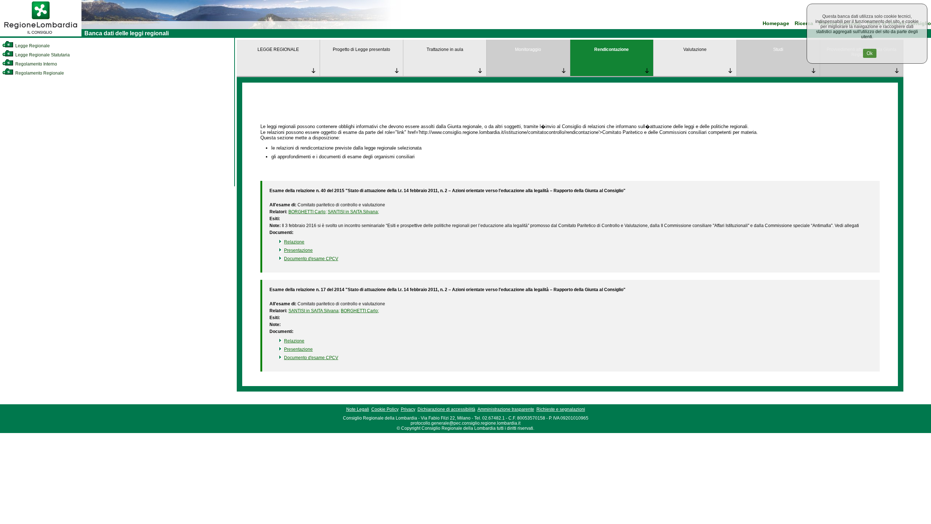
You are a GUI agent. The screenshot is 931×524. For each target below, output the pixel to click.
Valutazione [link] (695, 49)
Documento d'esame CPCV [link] (311, 258)
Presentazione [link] (298, 250)
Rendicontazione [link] (611, 49)
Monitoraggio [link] (528, 49)
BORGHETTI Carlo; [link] (307, 211)
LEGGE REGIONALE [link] (278, 49)
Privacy (408, 409)
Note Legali (357, 409)
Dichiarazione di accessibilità (446, 409)
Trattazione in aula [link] (445, 49)
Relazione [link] (294, 242)
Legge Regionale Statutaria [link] (42, 54)
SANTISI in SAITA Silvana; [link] (353, 211)
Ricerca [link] (804, 23)
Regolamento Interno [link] (35, 64)
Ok (870, 53)
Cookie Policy (385, 409)
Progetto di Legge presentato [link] (361, 49)
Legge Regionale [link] (32, 45)
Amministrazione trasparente (506, 409)
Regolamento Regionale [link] (39, 73)
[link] (40, 34)
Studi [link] (778, 49)
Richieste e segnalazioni (560, 409)
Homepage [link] (776, 23)
